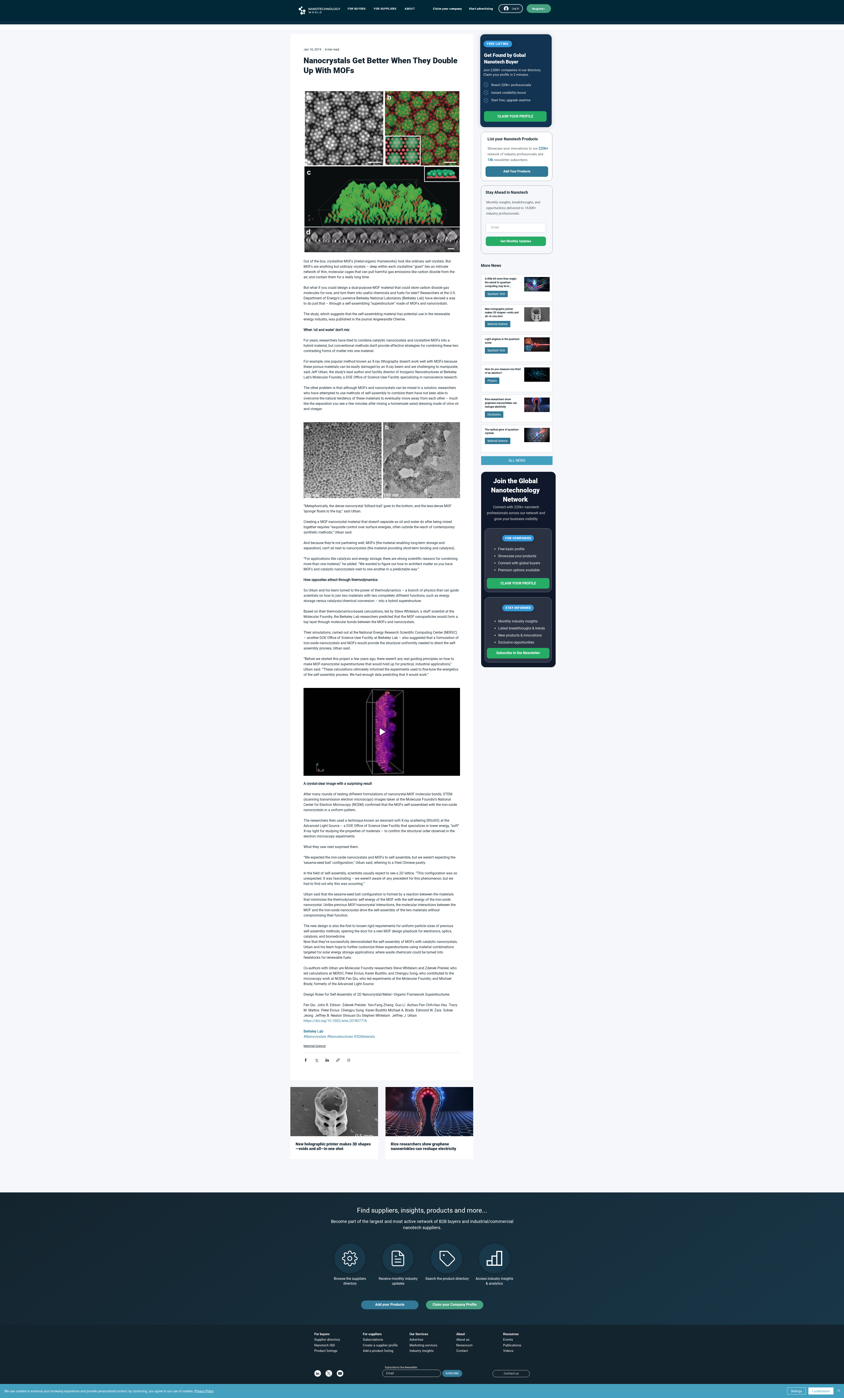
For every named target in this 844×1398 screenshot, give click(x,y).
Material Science (315, 1046)
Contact (462, 1351)
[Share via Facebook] (306, 1060)
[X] (329, 1373)
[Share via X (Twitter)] (316, 1060)
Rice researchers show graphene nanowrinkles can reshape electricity (423, 1146)
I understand (821, 1391)
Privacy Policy (204, 1391)
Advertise (416, 1340)
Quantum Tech (496, 294)
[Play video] (382, 732)
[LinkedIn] (317, 1373)
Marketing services (423, 1345)
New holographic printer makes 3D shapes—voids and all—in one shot (333, 1146)
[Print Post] (349, 1060)
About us (462, 1340)
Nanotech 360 (324, 1345)
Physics (492, 380)
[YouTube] (340, 1373)
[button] (358, 8)
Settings (796, 1391)
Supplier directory (327, 1340)
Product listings (325, 1351)
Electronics (494, 414)
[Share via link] (338, 1060)
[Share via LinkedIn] (327, 1060)
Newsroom (464, 1345)
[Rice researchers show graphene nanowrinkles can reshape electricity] (429, 1111)
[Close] (838, 1390)
